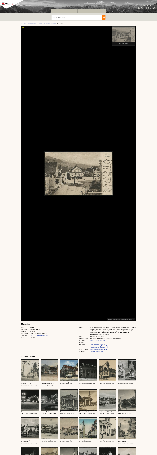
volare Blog (81, 11)
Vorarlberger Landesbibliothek (28, 23)
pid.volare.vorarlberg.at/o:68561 (98, 340)
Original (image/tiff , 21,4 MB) (98, 344)
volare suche (55, 11)
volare (40, 23)
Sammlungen (73, 11)
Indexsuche (64, 11)
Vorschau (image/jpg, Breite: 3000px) (100, 346)
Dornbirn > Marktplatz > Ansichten (39, 335)
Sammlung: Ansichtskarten (50, 23)
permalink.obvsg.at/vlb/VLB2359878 (99, 349)
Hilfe (99, 11)
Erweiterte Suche (91, 11)
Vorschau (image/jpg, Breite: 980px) (99, 347)
